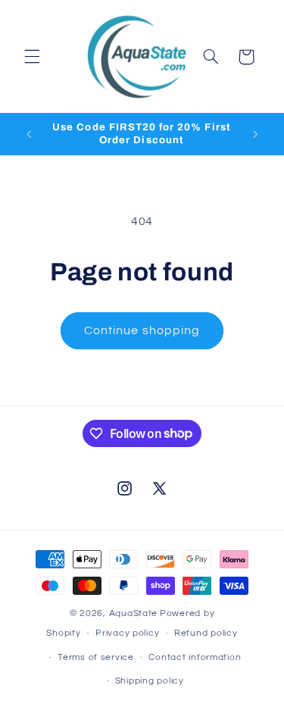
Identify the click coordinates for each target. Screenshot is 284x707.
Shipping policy (149, 681)
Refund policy (206, 633)
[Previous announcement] (28, 134)
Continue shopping (142, 330)
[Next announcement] (255, 134)
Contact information (194, 657)
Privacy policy (127, 633)
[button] (31, 56)
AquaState (133, 613)
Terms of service (96, 657)
